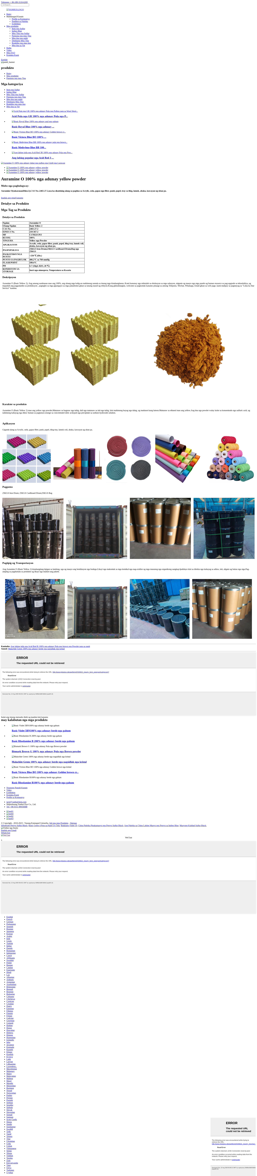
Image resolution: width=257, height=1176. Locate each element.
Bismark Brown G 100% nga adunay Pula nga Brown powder (46, 751)
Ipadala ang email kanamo (12, 198)
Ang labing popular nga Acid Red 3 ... (33, 157)
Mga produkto (12, 26)
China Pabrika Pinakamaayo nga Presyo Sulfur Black (100, 825)
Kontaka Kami (12, 55)
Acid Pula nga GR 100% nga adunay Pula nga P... (40, 116)
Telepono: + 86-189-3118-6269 (14, 2)
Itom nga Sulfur (18, 28)
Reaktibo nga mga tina (21, 43)
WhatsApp (5, 833)
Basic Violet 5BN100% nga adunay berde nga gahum (41, 730)
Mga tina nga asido (20, 38)
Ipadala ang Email (8, 830)
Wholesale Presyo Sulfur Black (14, 825)
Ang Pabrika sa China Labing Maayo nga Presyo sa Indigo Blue (151, 825)
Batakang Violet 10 (69, 825)
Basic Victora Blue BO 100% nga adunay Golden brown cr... (45, 772)
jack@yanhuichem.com (16, 802)
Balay (8, 14)
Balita (8, 48)
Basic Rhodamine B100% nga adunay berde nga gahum (43, 782)
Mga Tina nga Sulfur (20, 33)
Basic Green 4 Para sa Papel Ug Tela (44, 825)
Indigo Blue (17, 31)
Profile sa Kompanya (21, 19)
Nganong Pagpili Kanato (16, 788)
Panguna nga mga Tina (21, 36)
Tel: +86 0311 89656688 (16, 807)
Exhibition (16, 24)
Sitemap (73, 823)
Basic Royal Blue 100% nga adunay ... (33, 126)
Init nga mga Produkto (58, 823)
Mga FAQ (10, 53)
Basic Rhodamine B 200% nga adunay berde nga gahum (43, 741)
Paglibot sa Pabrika (20, 21)
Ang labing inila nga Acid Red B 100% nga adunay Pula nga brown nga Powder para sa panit (50, 646)
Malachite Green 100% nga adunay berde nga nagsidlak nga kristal (36, 649)
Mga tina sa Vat (18, 45)
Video (9, 50)
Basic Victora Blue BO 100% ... (29, 137)
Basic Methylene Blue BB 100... (29, 147)
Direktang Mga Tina (20, 41)
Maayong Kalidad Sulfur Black (193, 825)
